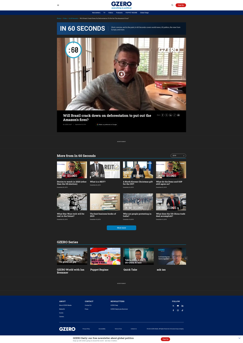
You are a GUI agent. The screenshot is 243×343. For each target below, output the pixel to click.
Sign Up (165, 339)
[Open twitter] (173, 305)
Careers (61, 316)
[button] (181, 5)
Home (59, 18)
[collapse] (239, 338)
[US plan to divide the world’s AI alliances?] (138, 256)
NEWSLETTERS (117, 301)
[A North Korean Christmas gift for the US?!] (138, 170)
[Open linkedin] (182, 305)
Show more (121, 228)
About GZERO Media (65, 305)
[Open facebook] (173, 310)
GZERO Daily (114, 305)
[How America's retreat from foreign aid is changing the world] (72, 256)
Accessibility (102, 329)
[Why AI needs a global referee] (172, 256)
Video (65, 18)
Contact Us (88, 305)
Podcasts (119, 13)
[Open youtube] (178, 305)
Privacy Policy (86, 329)
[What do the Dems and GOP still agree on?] (171, 170)
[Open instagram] (178, 310)
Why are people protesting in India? (137, 215)
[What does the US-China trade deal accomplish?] (171, 202)
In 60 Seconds (73, 18)
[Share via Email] (178, 115)
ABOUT (62, 301)
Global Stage (144, 13)
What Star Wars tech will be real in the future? (70, 215)
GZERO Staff (68, 124)
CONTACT (89, 301)
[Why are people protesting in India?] (138, 202)
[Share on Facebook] (162, 115)
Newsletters (96, 13)
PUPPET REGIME (131, 13)
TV (104, 13)
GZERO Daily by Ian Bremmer (119, 309)
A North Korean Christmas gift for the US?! (138, 182)
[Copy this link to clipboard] (174, 115)
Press (86, 309)
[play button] (121, 74)
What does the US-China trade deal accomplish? (170, 215)
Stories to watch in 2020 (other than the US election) (71, 182)
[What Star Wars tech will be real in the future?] (72, 202)
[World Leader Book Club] (105, 256)
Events (61, 313)
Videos (110, 13)
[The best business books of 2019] (105, 202)
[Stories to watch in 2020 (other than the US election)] (72, 170)
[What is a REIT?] (105, 170)
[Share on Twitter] (166, 115)
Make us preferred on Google (108, 124)
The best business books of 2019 (103, 215)
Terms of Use (118, 329)
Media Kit (62, 309)
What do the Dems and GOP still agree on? (169, 182)
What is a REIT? (97, 181)
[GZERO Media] (121, 5)
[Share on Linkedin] (170, 115)
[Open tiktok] (182, 310)
